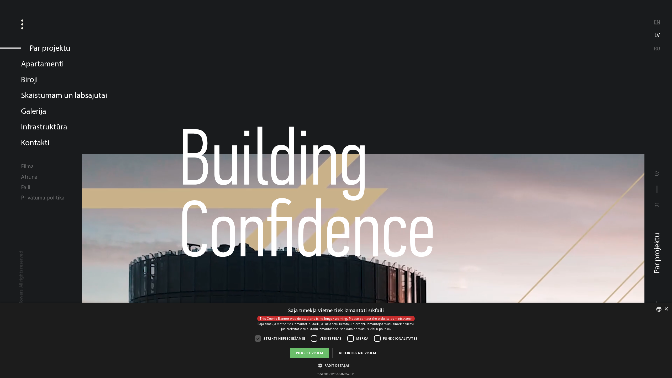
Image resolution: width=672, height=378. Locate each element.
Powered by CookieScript (336, 374)
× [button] (666, 309)
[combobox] (659, 309)
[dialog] (336, 340)
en (657, 22)
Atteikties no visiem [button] (357, 353)
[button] (336, 365)
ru (657, 48)
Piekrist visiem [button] (309, 353)
